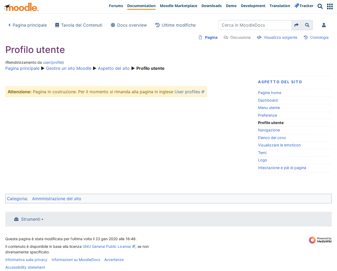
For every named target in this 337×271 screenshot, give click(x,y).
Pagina (211, 37)
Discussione (240, 37)
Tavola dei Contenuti (81, 25)
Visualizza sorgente (280, 37)
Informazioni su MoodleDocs (76, 259)
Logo (262, 160)
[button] (330, 6)
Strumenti (30, 219)
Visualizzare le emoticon (279, 145)
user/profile (52, 62)
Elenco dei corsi (272, 137)
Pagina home (269, 92)
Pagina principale (30, 25)
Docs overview (132, 25)
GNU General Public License (107, 246)
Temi (262, 152)
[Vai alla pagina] (296, 25)
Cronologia (319, 37)
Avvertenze (114, 259)
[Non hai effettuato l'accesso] (325, 25)
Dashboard (268, 100)
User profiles (187, 91)
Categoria (17, 198)
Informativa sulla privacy (26, 259)
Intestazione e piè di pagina (282, 167)
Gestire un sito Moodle (68, 68)
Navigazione (269, 130)
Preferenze (267, 115)
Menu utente (269, 107)
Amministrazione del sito (56, 198)
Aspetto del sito (114, 68)
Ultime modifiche (179, 25)
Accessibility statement (25, 267)
